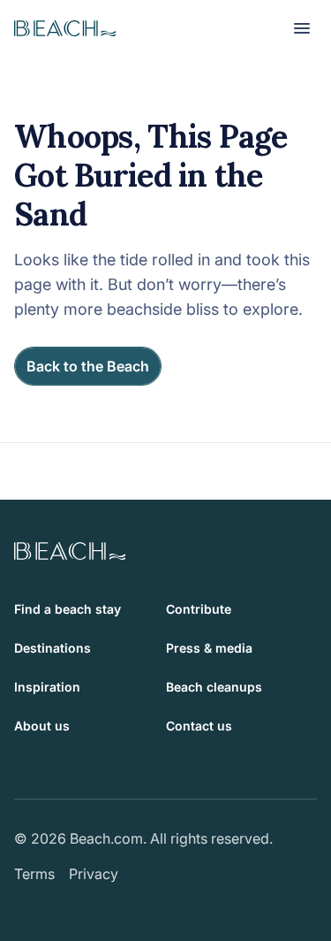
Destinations (52, 647)
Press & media (209, 647)
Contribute (198, 608)
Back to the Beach (87, 366)
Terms (34, 874)
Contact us (199, 725)
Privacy (93, 874)
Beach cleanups (214, 686)
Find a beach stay (67, 608)
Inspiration (47, 686)
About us (42, 725)
